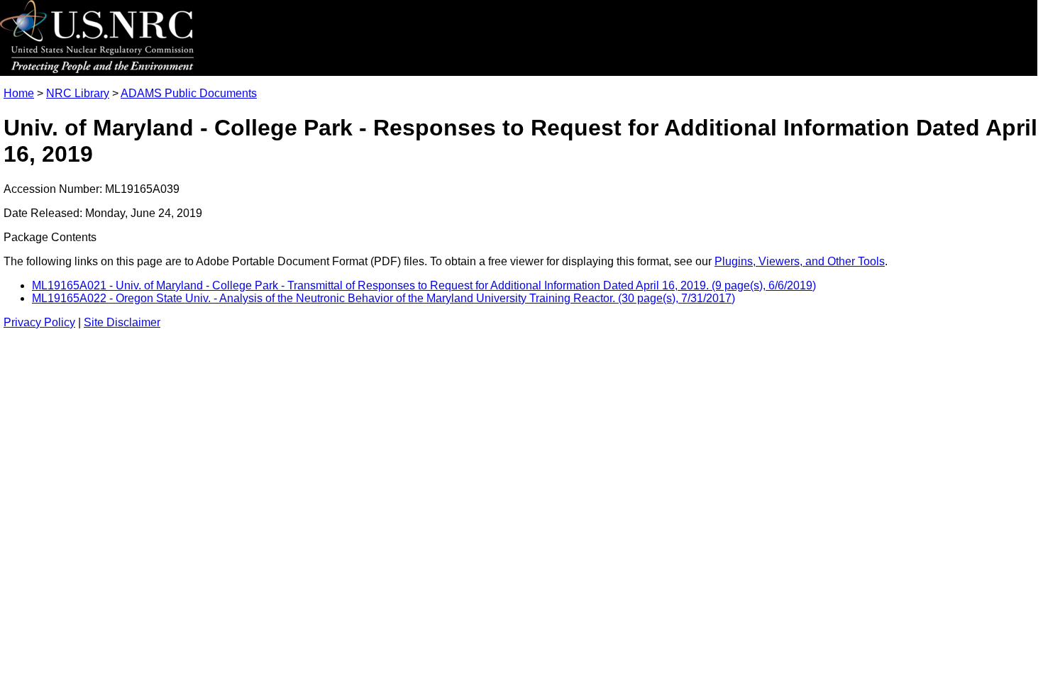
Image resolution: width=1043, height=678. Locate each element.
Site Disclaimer (122, 322)
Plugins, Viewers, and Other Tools (799, 261)
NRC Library (77, 93)
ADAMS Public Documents (189, 93)
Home (19, 93)
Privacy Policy (39, 322)
